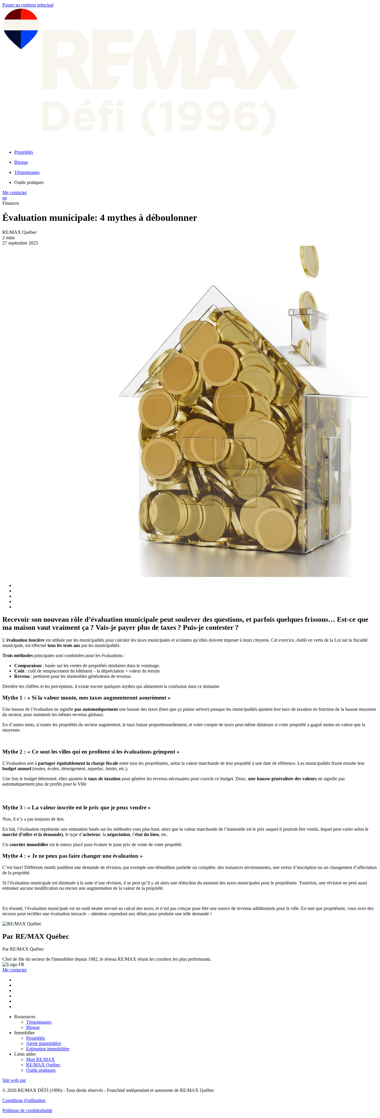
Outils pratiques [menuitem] (29, 182)
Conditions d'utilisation (23, 1100)
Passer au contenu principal (27, 4)
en (4, 197)
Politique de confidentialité (27, 1110)
